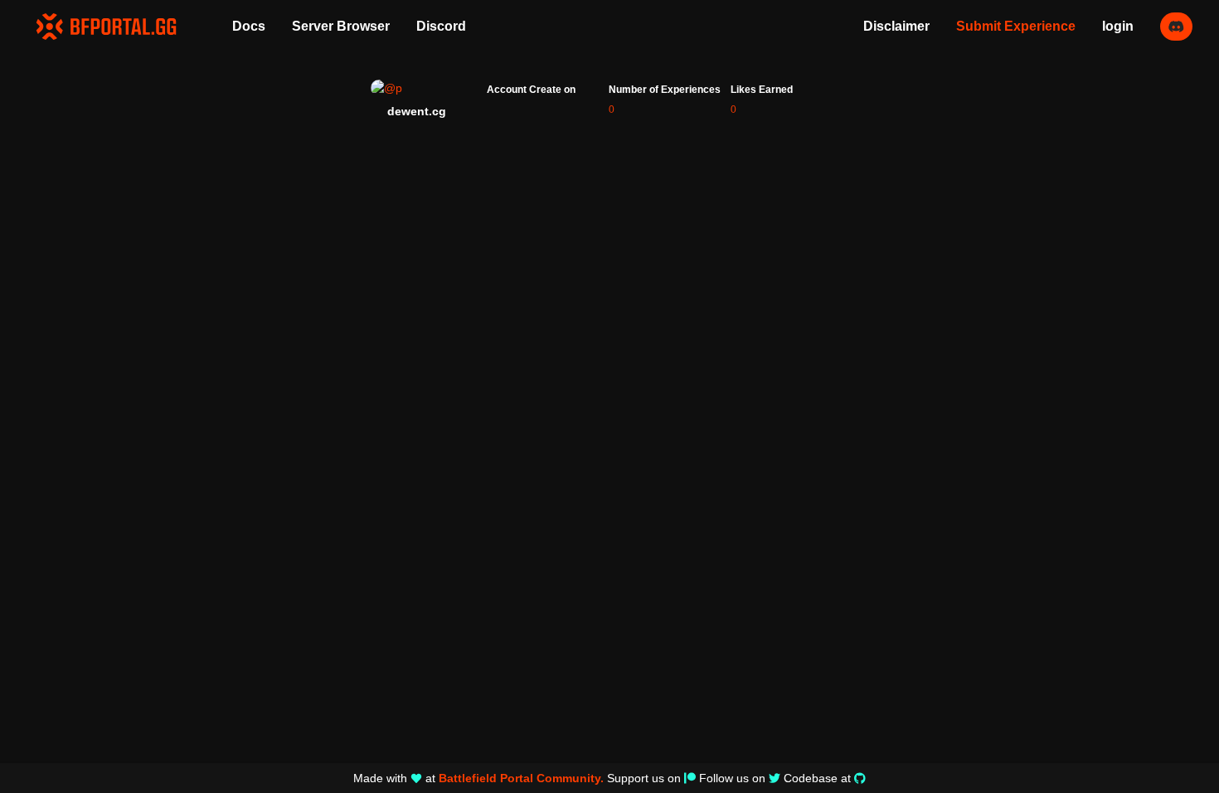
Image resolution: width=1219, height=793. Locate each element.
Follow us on (732, 778)
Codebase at (817, 778)
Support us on (644, 778)
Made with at (478, 778)
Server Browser (341, 26)
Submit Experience (1016, 26)
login (1118, 26)
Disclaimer (896, 26)
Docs (248, 26)
